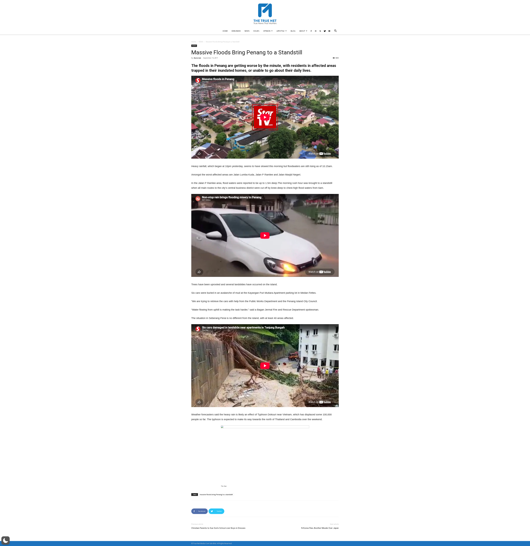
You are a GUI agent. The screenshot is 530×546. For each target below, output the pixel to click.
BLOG (293, 31)
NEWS (247, 31)
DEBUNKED (236, 31)
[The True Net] (265, 14)
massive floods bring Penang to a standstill (216, 494)
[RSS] (320, 31)
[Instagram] (316, 31)
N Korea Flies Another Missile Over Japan (320, 528)
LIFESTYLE (280, 31)
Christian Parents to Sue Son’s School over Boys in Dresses (218, 528)
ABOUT (302, 31)
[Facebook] (311, 31)
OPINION (266, 31)
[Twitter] (325, 31)
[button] (335, 31)
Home (193, 42)
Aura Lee (197, 58)
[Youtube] (329, 31)
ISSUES (256, 31)
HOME (225, 31)
